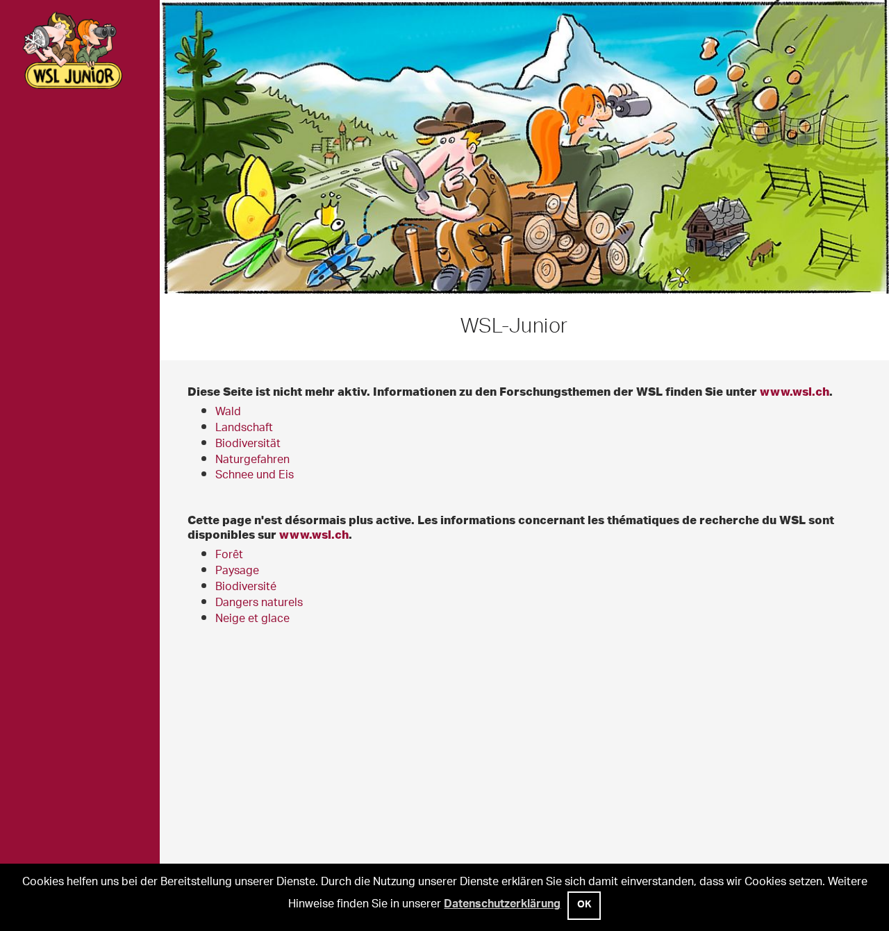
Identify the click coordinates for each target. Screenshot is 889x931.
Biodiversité (245, 587)
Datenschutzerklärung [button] (502, 905)
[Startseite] (80, 52)
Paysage (237, 571)
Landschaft (244, 428)
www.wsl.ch (794, 391)
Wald (228, 412)
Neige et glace (252, 619)
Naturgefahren (252, 460)
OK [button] (584, 906)
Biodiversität (248, 444)
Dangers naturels (259, 603)
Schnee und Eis (254, 475)
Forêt (229, 555)
